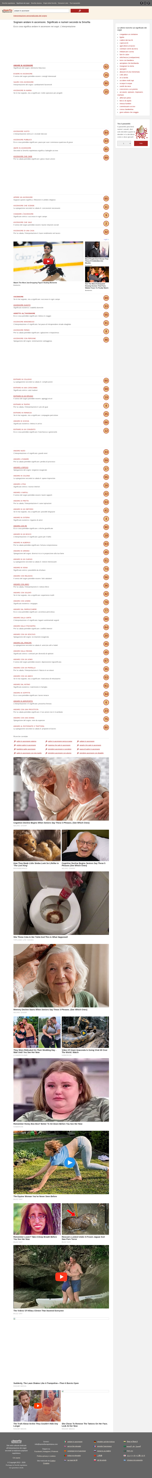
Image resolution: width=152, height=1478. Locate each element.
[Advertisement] (61, 45)
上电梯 (99, 1455)
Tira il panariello (75, 3)
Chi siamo (16, 1458)
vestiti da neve (125, 86)
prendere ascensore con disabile (92, 753)
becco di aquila (125, 101)
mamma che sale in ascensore (59, 745)
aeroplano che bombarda (129, 63)
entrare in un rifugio (23, 396)
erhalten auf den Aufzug (106, 1442)
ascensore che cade (22, 156)
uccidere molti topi (127, 81)
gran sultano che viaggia (129, 112)
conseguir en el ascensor (76, 1451)
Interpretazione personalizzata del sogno (30, 16)
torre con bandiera (127, 60)
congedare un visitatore (129, 34)
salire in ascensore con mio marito (29, 753)
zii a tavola (124, 78)
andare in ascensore (74, 1442)
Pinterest (54, 1451)
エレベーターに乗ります (136, 1455)
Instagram (46, 1451)
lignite (122, 37)
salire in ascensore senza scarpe (60, 741)
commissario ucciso (127, 106)
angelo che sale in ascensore (90, 745)
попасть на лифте (104, 1451)
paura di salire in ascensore (90, 749)
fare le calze (124, 55)
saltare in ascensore (87, 741)
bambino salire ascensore (26, 749)
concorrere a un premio (129, 89)
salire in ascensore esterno (26, 741)
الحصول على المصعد (134, 1446)
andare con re (20, 525)
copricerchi (124, 43)
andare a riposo (20, 467)
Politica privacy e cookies (46, 1456)
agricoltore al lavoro (127, 46)
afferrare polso (125, 98)
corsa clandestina (126, 109)
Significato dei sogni (22, 3)
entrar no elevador (74, 1455)
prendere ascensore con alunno (59, 753)
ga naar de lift (72, 1460)
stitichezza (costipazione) (129, 57)
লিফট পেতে (130, 1451)
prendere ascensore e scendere (59, 749)
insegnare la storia (127, 66)
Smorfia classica (36, 3)
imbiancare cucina (127, 52)
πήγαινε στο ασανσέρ (135, 1460)
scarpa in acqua (126, 83)
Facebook (38, 1451)
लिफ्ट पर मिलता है (132, 1442)
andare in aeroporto (23, 701)
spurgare (123, 69)
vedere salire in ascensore (26, 745)
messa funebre (125, 104)
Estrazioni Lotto (63, 3)
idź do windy (101, 1460)
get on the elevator (74, 1446)
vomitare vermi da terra (129, 49)
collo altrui (124, 75)
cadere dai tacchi (126, 40)
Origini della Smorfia (49, 3)
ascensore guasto (22, 305)
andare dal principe (22, 642)
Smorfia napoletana (8, 3)
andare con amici (21, 584)
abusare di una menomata (130, 72)
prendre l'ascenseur (104, 1446)
